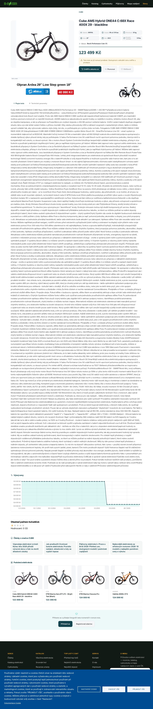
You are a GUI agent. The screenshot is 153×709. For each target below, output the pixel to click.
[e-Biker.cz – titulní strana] (10, 3)
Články (85, 4)
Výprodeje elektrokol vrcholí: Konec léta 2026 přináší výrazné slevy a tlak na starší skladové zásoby (25, 548)
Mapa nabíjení (133, 4)
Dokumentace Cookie (12, 703)
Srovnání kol (41, 662)
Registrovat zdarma (84, 624)
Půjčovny (120, 4)
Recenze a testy (42, 667)
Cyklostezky (107, 4)
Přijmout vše (139, 689)
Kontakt (95, 658)
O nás (94, 662)
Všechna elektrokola (44, 658)
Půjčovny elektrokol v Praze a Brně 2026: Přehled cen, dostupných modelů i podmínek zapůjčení (93, 548)
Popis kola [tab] (20, 103)
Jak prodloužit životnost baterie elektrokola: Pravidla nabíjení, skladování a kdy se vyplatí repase (58, 548)
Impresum (96, 667)
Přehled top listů (71, 658)
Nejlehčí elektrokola (72, 662)
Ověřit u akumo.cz (91, 69)
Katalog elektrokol (15, 662)
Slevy (145, 4)
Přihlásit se (65, 624)
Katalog (95, 4)
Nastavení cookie (89, 689)
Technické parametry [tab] (39, 103)
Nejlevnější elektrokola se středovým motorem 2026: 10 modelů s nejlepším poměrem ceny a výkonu (125, 548)
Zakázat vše (113, 689)
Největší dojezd (70, 667)
